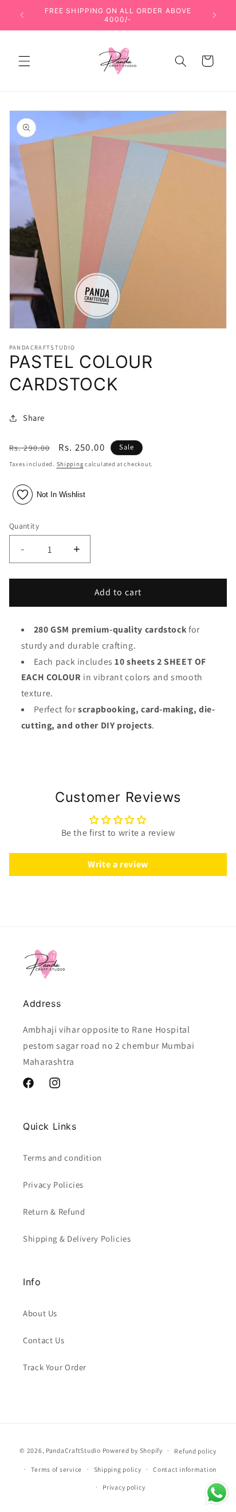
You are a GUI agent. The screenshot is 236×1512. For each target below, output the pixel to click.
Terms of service (56, 1469)
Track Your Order (54, 1367)
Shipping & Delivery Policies (77, 1238)
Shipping (70, 464)
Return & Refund (54, 1211)
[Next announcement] (214, 15)
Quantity (24, 526)
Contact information (185, 1469)
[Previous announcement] (21, 15)
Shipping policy (117, 1469)
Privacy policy (124, 1487)
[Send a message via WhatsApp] (216, 1492)
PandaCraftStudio (73, 1450)
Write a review (118, 864)
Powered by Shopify (133, 1450)
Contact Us (43, 1340)
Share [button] (34, 417)
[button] (24, 61)
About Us (40, 1313)
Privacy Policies (53, 1184)
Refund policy (195, 1451)
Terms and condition (62, 1157)
